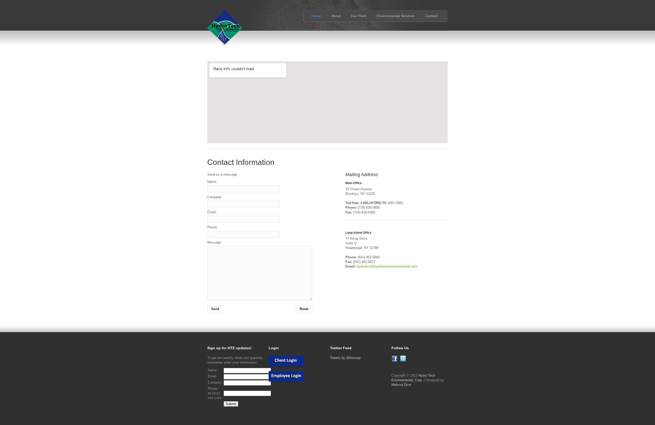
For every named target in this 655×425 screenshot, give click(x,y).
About (336, 16)
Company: (214, 197)
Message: (214, 242)
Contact (431, 16)
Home (316, 16)
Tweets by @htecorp (345, 358)
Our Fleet (358, 16)
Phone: (212, 227)
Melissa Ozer (401, 385)
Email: (212, 212)
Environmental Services (396, 16)
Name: (212, 182)
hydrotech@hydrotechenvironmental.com (387, 266)
